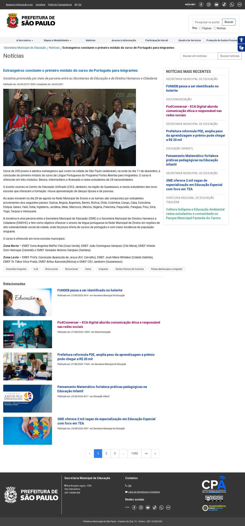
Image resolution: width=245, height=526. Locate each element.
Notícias (221, 28)
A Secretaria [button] (23, 40)
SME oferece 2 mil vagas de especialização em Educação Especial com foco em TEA (194, 185)
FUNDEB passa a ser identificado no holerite (192, 88)
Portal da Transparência (60, 4)
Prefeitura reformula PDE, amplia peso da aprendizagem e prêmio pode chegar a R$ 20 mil (195, 135)
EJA (36, 269)
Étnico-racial (51, 269)
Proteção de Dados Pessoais (222, 40)
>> (146, 453)
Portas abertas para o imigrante (166, 269)
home (88, 269)
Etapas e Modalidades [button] (56, 40)
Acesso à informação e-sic (19, 4)
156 (129, 485)
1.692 (134, 453)
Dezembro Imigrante (16, 269)
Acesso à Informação (124, 40)
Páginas (206, 28)
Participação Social (156, 40)
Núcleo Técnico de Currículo (130, 269)
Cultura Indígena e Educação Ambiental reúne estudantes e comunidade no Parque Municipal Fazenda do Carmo (195, 213)
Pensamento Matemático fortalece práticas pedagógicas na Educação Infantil (192, 160)
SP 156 (78, 4)
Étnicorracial (71, 269)
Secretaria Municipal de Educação (25, 47)
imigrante (103, 269)
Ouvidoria (40, 4)
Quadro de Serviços (189, 40)
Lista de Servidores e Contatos (144, 492)
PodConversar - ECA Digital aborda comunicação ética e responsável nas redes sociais (194, 111)
